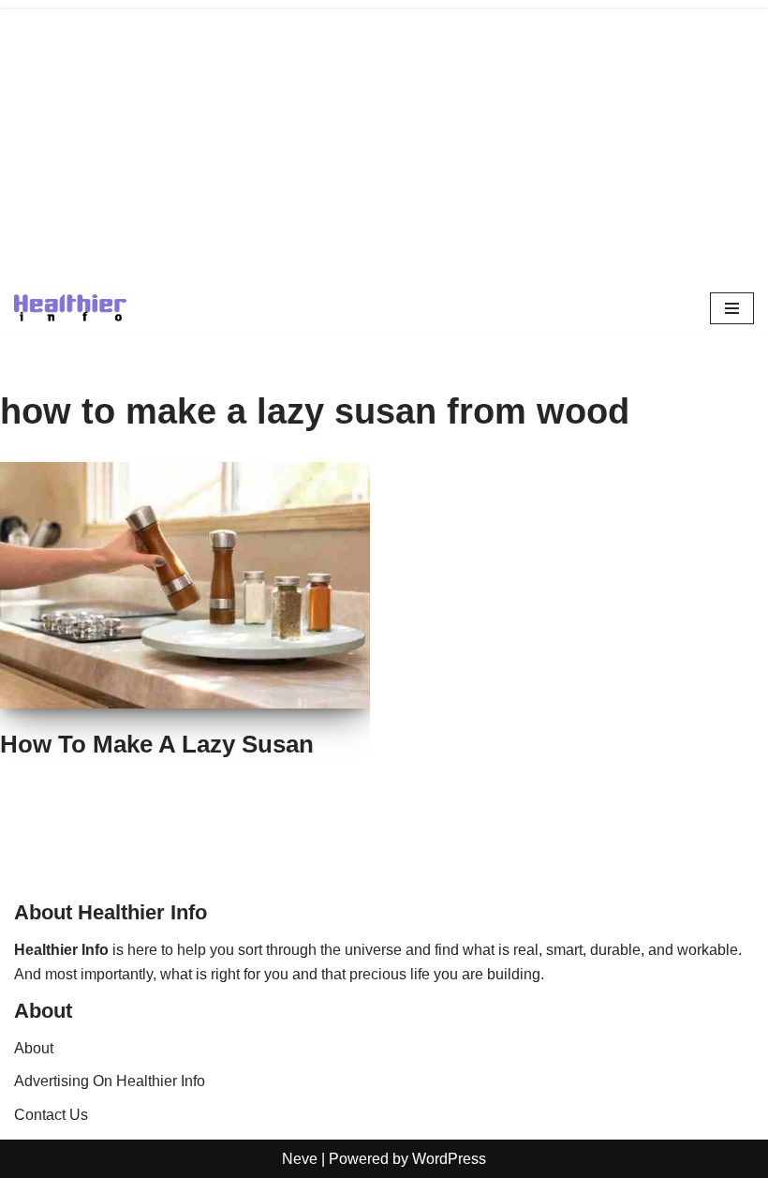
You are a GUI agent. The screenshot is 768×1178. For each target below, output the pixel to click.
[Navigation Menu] (732, 308)
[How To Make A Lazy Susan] (185, 585)
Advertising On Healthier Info (109, 1081)
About (33, 1048)
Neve (300, 1159)
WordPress (449, 1159)
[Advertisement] (384, 140)
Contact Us (51, 1115)
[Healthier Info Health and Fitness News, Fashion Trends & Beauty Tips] (70, 307)
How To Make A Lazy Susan (157, 744)
